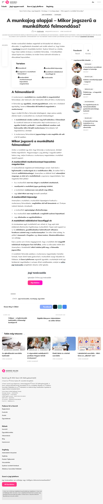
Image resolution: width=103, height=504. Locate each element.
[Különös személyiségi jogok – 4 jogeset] (77, 80)
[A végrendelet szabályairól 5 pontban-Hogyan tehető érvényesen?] (38, 344)
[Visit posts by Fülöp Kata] (33, 31)
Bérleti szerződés (59, 347)
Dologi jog (88, 118)
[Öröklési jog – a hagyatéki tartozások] (77, 93)
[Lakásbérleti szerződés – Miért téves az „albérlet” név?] (89, 344)
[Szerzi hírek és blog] (11, 2)
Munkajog (58, 14)
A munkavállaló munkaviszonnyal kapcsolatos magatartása (25, 81)
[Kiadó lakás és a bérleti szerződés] (64, 344)
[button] (3, 2)
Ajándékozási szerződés (11, 350)
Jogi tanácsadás (47, 77)
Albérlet (82, 350)
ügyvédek (41, 299)
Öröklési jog (89, 89)
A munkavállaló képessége (53, 68)
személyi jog (88, 76)
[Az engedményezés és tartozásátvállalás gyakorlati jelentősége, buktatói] (77, 107)
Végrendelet (44, 350)
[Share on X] (4, 54)
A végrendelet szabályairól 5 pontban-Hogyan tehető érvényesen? (37, 355)
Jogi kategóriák (47, 14)
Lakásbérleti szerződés (87, 347)
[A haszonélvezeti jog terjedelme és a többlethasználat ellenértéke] (77, 124)
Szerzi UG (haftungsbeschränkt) (26, 378)
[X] (88, 50)
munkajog (16, 49)
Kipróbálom (35, 283)
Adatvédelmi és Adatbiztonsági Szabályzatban (32, 387)
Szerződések (58, 350)
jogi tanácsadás (23, 299)
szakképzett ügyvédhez (87, 36)
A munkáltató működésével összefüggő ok (53, 73)
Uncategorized (89, 101)
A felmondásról (21, 68)
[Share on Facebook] (4, 49)
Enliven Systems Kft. (15, 381)
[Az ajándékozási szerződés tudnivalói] (13, 344)
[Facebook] (77, 50)
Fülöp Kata (40, 31)
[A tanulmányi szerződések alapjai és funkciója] (77, 68)
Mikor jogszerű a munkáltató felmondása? (26, 73)
